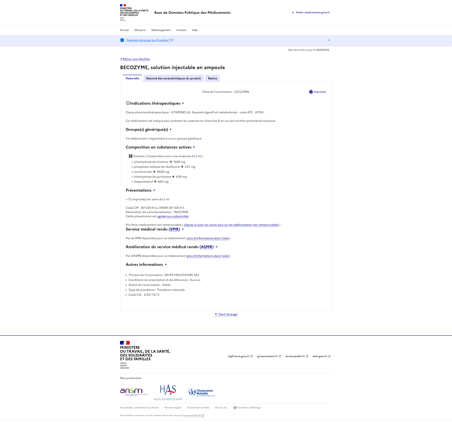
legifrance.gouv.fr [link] (238, 356)
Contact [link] (181, 30)
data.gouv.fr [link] (320, 356)
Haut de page (228, 314)
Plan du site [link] (221, 407)
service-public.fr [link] (295, 356)
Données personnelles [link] (198, 407)
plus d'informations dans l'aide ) (208, 256)
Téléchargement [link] (161, 30)
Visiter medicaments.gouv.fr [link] (313, 12)
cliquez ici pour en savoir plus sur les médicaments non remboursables (231, 225)
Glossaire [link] (140, 30)
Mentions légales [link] (173, 407)
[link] (192, 12)
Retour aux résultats (136, 59)
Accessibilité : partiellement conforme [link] (139, 407)
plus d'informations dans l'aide (208, 238)
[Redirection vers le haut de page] (184, 103)
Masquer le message (329, 40)
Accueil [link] (124, 30)
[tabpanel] (226, 196)
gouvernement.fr (267, 356)
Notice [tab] (212, 78)
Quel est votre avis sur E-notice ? (148, 40)
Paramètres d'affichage (249, 407)
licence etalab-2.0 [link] (192, 415)
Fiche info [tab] (132, 78)
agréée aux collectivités (173, 216)
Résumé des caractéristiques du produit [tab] (173, 78)
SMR (174, 229)
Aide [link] (195, 30)
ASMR (206, 246)
